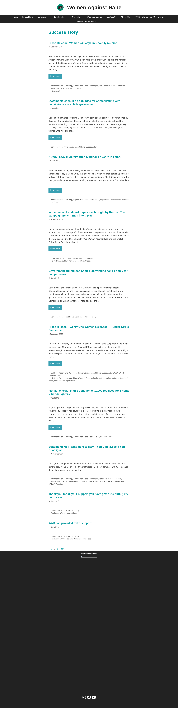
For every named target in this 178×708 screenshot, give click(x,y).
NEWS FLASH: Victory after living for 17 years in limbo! (84, 156)
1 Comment (55, 91)
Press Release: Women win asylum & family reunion (82, 43)
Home (15, 17)
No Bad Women (57, 261)
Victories (59, 484)
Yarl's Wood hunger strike (64, 381)
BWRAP (51, 484)
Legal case (64, 88)
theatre (88, 261)
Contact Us (112, 17)
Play (66, 261)
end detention (117, 378)
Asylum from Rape (80, 86)
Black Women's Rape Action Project (87, 378)
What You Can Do (94, 17)
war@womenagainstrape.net (89, 553)
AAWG (53, 481)
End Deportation (105, 86)
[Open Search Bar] (101, 21)
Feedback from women (86, 21)
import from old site (59, 510)
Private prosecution (76, 261)
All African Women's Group (61, 86)
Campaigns (93, 86)
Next (63, 549)
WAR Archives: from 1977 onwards (150, 17)
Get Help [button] (76, 17)
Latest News (27, 17)
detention (107, 378)
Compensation (57, 147)
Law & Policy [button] (59, 17)
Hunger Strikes (84, 373)
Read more (55, 76)
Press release (115, 200)
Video (55, 202)
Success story (75, 88)
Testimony (55, 513)
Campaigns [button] (42, 17)
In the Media (69, 147)
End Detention (119, 86)
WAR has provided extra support (70, 523)
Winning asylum (66, 539)
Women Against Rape (94, 7)
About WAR (126, 17)
